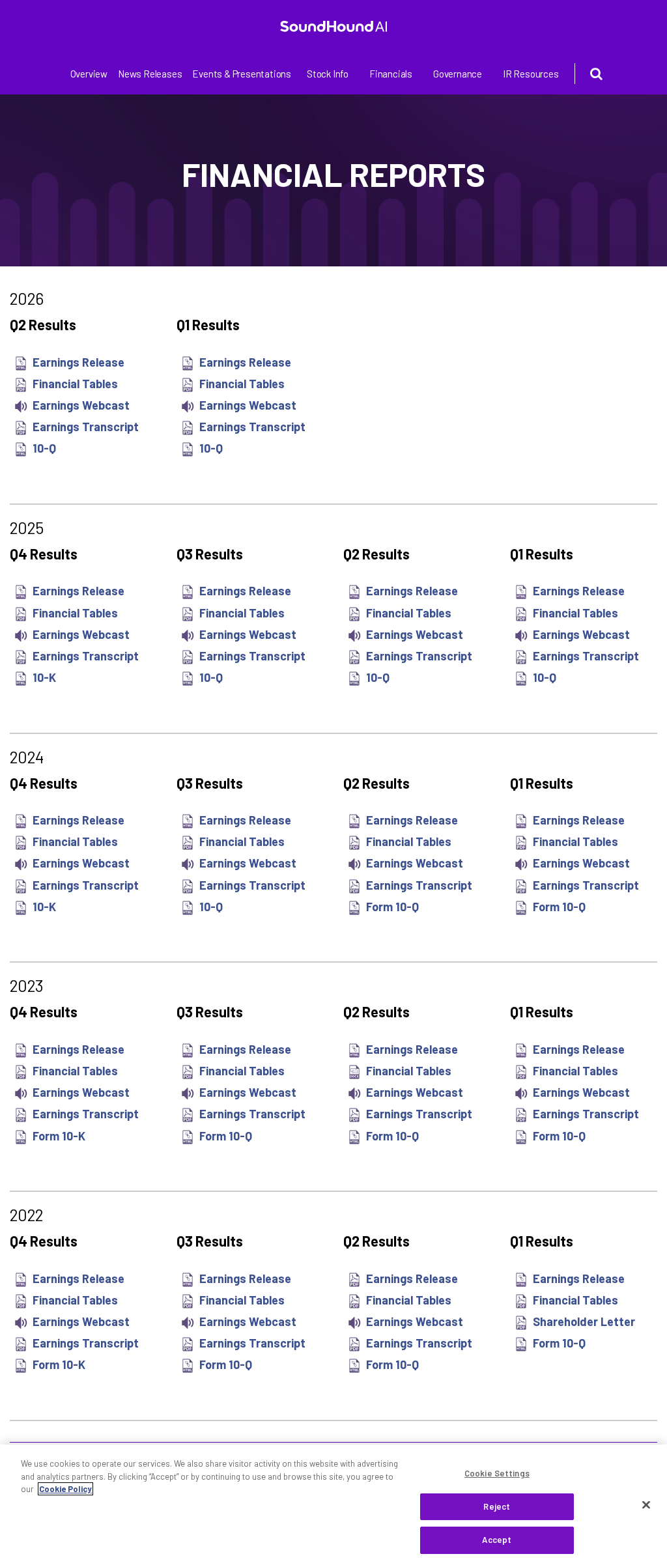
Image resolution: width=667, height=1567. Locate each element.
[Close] (646, 1505)
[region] (333, 1506)
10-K (44, 677)
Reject (496, 1506)
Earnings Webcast (81, 405)
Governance (457, 73)
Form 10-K (59, 1136)
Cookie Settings (497, 1473)
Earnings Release (78, 362)
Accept (496, 1539)
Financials (390, 73)
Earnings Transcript (86, 426)
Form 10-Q (392, 906)
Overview (88, 73)
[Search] (586, 73)
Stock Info (327, 73)
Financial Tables (75, 383)
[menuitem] (89, 74)
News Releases (150, 73)
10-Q (44, 448)
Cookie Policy (65, 1489)
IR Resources (531, 73)
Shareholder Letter (584, 1321)
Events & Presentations (241, 73)
